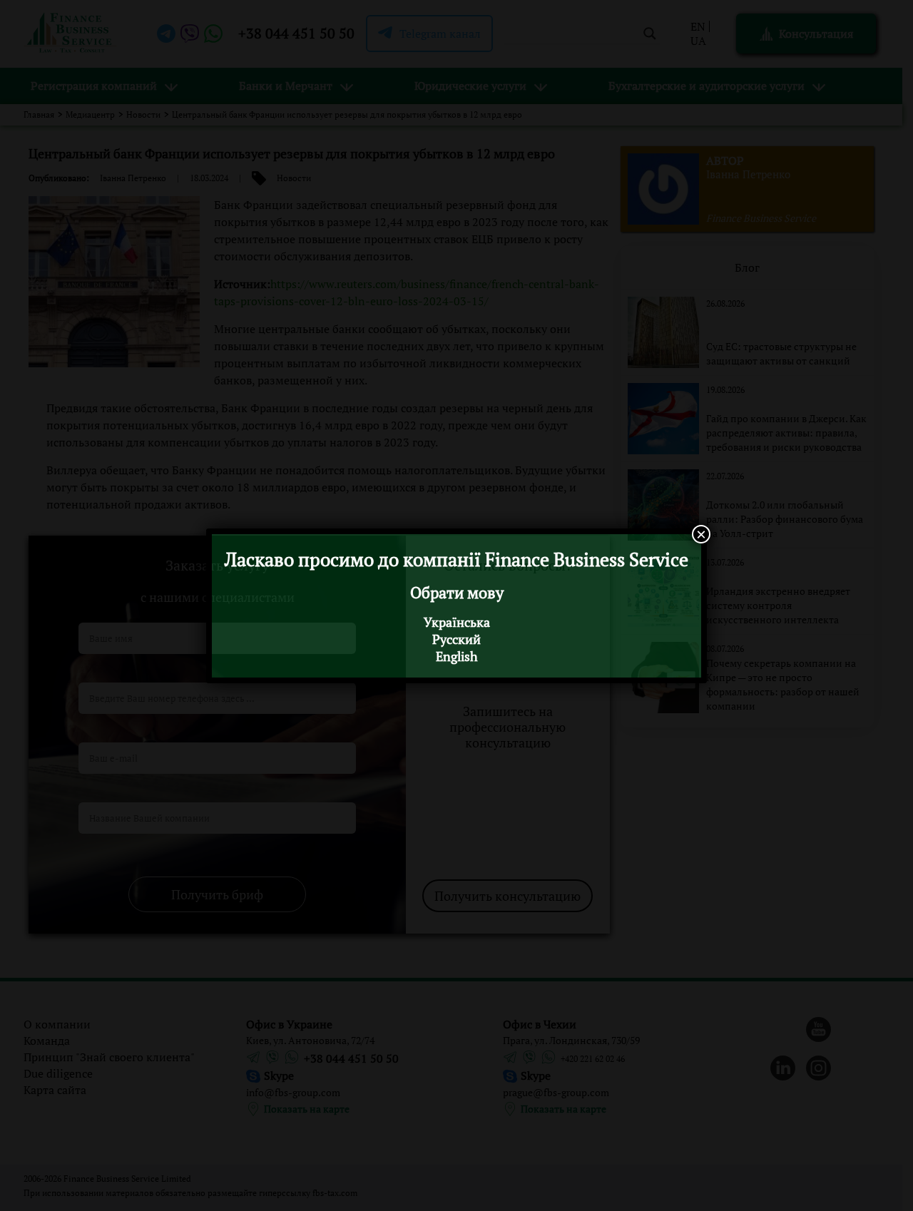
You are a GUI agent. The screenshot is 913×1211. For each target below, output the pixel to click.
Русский (456, 639)
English (457, 656)
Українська (457, 621)
